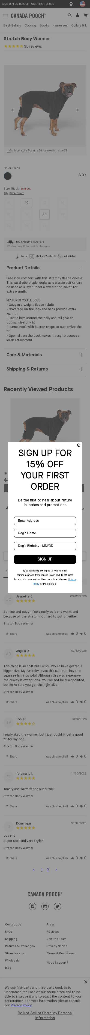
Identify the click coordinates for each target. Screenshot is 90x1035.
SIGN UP (45, 559)
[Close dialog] (78, 445)
